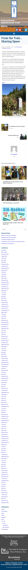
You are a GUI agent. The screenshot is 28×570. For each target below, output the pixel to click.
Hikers (4, 48)
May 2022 (3, 318)
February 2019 (4, 370)
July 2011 (3, 482)
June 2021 (3, 330)
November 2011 (4, 476)
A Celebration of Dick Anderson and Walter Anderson (13, 241)
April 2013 (3, 452)
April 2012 (3, 466)
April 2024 (3, 276)
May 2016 (3, 398)
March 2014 (4, 430)
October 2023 (4, 286)
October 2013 (4, 440)
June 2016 (3, 396)
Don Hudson (19, 47)
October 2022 (4, 308)
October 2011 (4, 478)
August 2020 (4, 346)
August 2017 (4, 382)
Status (4, 523)
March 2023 (4, 300)
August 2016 (4, 394)
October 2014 (4, 418)
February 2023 (4, 302)
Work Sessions (6, 527)
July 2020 (3, 348)
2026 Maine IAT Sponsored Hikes (8, 237)
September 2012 (5, 456)
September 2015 (5, 406)
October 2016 (4, 390)
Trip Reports (5, 525)
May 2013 (3, 450)
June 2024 (3, 274)
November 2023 (5, 284)
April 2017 (3, 386)
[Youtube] (19, 29)
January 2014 (4, 434)
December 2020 (5, 340)
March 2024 (4, 278)
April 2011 (3, 488)
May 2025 (3, 260)
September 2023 (5, 288)
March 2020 (4, 356)
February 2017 (4, 388)
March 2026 (4, 252)
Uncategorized (4, 529)
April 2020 (3, 354)
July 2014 (3, 424)
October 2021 (4, 326)
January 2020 (4, 360)
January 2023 (4, 304)
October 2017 (4, 380)
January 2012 (4, 472)
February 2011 (4, 492)
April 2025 (3, 262)
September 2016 (5, 392)
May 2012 (3, 464)
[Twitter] (26, 29)
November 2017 (4, 378)
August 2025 (4, 256)
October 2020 (4, 342)
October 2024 (4, 266)
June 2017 (3, 384)
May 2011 (3, 486)
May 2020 (3, 352)
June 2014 (3, 426)
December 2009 (5, 502)
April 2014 (3, 428)
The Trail (8, 48)
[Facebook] (16, 29)
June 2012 (3, 462)
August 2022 (4, 312)
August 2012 (4, 458)
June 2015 (3, 408)
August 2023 (4, 290)
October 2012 (4, 454)
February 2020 (4, 358)
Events (2, 509)
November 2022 (5, 306)
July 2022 (3, 314)
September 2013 (5, 442)
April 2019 (3, 368)
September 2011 (5, 480)
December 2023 (5, 282)
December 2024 (5, 264)
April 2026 (3, 250)
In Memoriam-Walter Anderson (8, 239)
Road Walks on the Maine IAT (7, 243)
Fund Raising (4, 511)
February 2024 (4, 280)
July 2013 (3, 446)
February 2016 (4, 404)
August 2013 (4, 444)
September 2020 (5, 344)
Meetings (3, 517)
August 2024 (4, 270)
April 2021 (3, 334)
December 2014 (4, 416)
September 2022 (5, 310)
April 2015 (3, 412)
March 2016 (4, 402)
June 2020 (3, 350)
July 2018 (3, 372)
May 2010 (3, 498)
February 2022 (4, 320)
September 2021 (5, 328)
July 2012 (3, 460)
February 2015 (4, 414)
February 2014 (4, 432)
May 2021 (3, 332)
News (2, 519)
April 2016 (3, 400)
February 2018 (4, 376)
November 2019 (5, 364)
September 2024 (5, 268)
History (2, 515)
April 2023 (3, 298)
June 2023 (3, 294)
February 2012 (4, 470)
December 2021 (4, 322)
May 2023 (3, 296)
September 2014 (5, 420)
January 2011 (4, 494)
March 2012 (4, 468)
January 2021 (4, 338)
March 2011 (4, 490)
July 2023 (3, 292)
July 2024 (3, 272)
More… (3, 82)
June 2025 (3, 258)
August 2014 (4, 422)
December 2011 (4, 474)
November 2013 (5, 438)
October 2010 (4, 496)
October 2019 (4, 366)
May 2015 (3, 410)
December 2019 (4, 362)
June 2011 (3, 484)
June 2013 (3, 448)
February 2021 (4, 336)
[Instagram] (23, 29)
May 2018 (3, 374)
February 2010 (4, 500)
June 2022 (3, 316)
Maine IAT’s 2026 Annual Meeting (8, 235)
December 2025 (5, 254)
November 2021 (4, 324)
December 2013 (4, 436)
